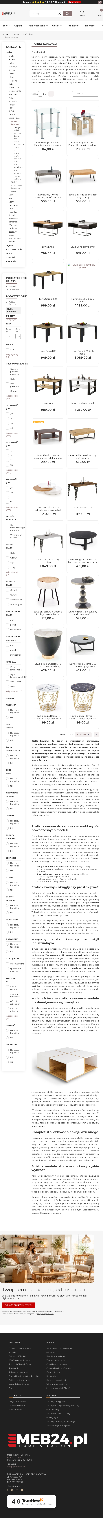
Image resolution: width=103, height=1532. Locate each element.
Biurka (11, 56)
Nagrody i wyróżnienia (19, 1384)
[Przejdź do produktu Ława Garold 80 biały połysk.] (83, 332)
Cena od (8, 330)
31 (11, 497)
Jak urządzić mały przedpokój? (60, 1421)
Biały (12, 379)
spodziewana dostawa (16, 969)
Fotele (12, 59)
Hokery (12, 63)
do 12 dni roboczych (15, 1009)
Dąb (12, 562)
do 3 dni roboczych (15, 995)
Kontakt (12, 1352)
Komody (13, 66)
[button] (67, 13)
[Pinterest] (12, 1490)
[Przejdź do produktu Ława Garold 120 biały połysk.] (83, 280)
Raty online (51, 1376)
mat (12, 620)
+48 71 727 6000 (15, 1457)
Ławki (11, 73)
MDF (12, 686)
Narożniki (13, 94)
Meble (16, 34)
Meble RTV (14, 87)
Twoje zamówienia (17, 1401)
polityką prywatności (45, 1314)
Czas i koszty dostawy (56, 1364)
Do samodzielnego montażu (17, 527)
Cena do (17, 330)
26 (11, 455)
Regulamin (30, 1311)
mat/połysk (15, 629)
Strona (35, 94)
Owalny (13, 595)
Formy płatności (54, 1372)
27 (11, 488)
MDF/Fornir (15, 682)
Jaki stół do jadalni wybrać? (58, 1425)
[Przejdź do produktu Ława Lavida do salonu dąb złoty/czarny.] (83, 436)
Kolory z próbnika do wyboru (15, 372)
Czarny (13, 391)
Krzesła (12, 70)
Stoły (11, 195)
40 (11, 428)
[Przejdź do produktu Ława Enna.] (48, 228)
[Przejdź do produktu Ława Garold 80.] (48, 332)
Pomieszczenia (14, 249)
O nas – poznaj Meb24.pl (20, 1348)
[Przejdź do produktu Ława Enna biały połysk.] (83, 228)
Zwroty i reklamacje (55, 1360)
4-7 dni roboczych (15, 1002)
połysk (13, 625)
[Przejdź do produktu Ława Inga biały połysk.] (83, 384)
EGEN (13, 350)
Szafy (11, 202)
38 (11, 423)
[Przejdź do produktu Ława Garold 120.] (48, 280)
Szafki (11, 198)
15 (11, 451)
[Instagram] (17, 1490)
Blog (11, 1388)
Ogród (9, 245)
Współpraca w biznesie (19, 1360)
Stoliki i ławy (28, 34)
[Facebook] (7, 1490)
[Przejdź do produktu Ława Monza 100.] (83, 488)
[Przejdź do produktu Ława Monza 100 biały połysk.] (48, 540)
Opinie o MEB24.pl (17, 1356)
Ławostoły (15, 188)
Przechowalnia (15, 1409)
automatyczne (17, 964)
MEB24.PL (6, 34)
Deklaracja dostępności (19, 1380)
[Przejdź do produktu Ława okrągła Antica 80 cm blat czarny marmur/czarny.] (83, 540)
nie (11, 1038)
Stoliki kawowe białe (17, 158)
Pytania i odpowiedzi (56, 1380)
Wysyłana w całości (16, 536)
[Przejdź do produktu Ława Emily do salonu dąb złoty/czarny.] (83, 176)
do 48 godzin (13, 988)
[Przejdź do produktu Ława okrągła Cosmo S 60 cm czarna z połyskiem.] (83, 645)
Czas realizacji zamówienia (58, 1368)
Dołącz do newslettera (18, 1305)
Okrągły (14, 590)
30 (11, 414)
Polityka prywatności (18, 1372)
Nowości (10, 257)
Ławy (13, 191)
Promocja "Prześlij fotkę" (20, 1364)
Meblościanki (15, 91)
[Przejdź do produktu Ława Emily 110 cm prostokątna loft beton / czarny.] (48, 176)
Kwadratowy (16, 600)
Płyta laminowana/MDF (18, 675)
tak (11, 717)
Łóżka (11, 77)
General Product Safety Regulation (25, 1376)
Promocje (11, 261)
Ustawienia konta (17, 1405)
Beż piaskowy (14, 385)
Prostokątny (16, 604)
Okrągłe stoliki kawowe (17, 130)
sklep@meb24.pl (16, 1466)
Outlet (9, 253)
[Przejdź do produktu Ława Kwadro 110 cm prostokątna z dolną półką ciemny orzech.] (48, 436)
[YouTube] (22, 1490)
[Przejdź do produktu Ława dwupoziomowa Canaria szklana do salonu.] (48, 123)
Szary (12, 567)
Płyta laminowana (16, 668)
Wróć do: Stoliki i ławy (13, 303)
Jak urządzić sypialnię (56, 1401)
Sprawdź (73, 2)
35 (11, 418)
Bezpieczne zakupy (55, 1356)
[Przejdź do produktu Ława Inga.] (48, 384)
